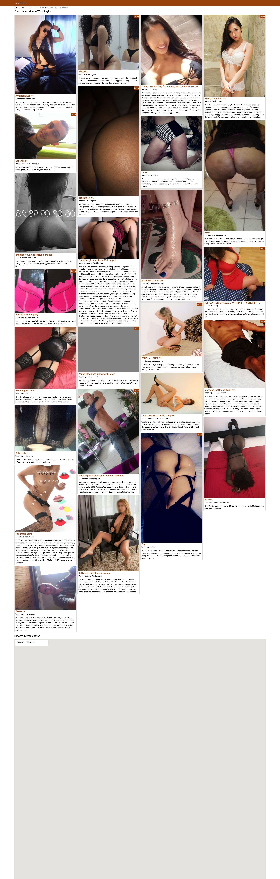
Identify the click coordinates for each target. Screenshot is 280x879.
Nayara (208, 499)
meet (207, 232)
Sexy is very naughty (26, 314)
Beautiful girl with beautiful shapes (97, 260)
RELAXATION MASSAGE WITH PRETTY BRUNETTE (232, 302)
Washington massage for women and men (101, 475)
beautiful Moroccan (152, 280)
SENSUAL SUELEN (151, 358)
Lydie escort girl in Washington (158, 415)
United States (34, 7)
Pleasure (20, 611)
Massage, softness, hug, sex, (220, 390)
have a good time (24, 390)
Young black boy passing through (96, 374)
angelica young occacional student (34, 254)
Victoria (82, 71)
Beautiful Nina (86, 197)
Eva (143, 544)
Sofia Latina (21, 453)
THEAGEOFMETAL (21, 3)
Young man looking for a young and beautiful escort (169, 86)
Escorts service (20, 7)
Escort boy (21, 160)
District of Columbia (49, 7)
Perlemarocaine (23, 533)
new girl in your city (215, 98)
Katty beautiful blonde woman (94, 573)
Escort (145, 172)
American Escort (24, 95)
